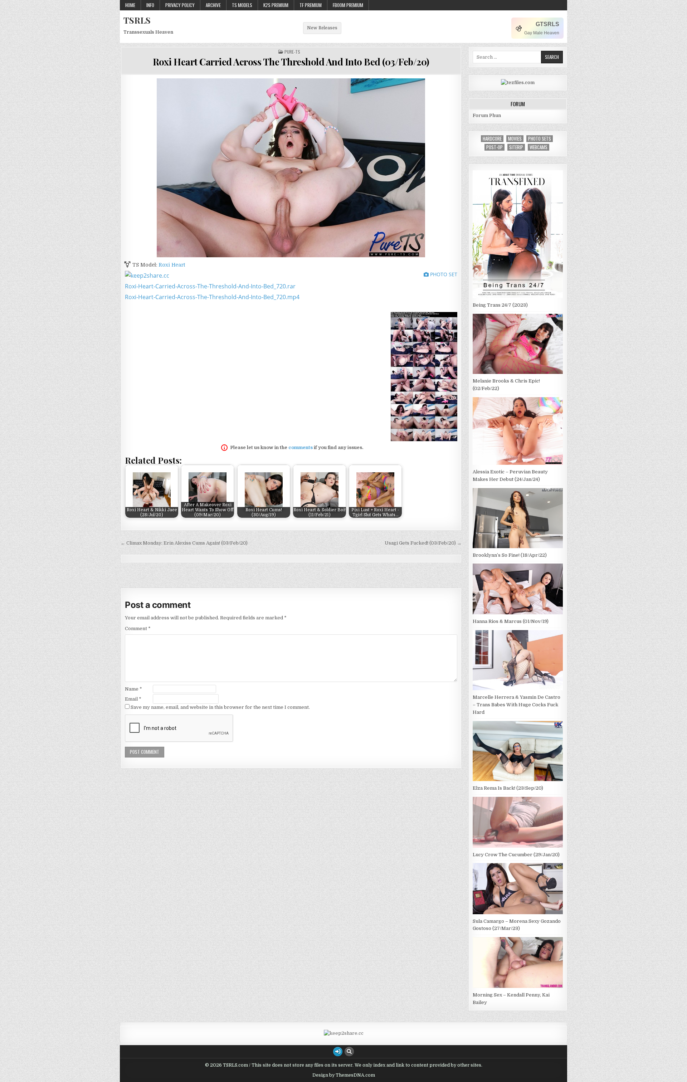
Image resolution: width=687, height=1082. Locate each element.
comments (300, 447)
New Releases (322, 27)
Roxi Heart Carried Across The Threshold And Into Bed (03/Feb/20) (291, 61)
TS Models (242, 5)
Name (133, 689)
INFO (150, 5)
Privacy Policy (180, 5)
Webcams (538, 147)
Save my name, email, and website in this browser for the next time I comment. (220, 707)
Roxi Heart (172, 265)
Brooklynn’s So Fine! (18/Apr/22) (510, 555)
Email (133, 699)
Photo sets (539, 138)
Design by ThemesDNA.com (343, 1075)
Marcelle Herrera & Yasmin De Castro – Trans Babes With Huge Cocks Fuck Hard (516, 704)
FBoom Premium (348, 5)
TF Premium (310, 5)
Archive (213, 5)
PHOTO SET (443, 274)
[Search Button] (349, 1051)
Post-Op (494, 147)
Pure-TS (292, 52)
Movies (515, 138)
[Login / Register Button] (337, 1051)
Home (130, 5)
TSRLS (137, 20)
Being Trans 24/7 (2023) (500, 305)
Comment (138, 628)
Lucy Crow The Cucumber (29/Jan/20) (516, 854)
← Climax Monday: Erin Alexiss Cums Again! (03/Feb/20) (184, 543)
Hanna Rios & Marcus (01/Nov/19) (511, 621)
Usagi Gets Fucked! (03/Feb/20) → (423, 543)
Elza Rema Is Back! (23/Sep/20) (508, 788)
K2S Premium (275, 5)
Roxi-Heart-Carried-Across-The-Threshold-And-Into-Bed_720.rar (210, 286)
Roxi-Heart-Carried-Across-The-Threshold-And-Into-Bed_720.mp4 (212, 297)
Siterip (516, 147)
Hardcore (492, 138)
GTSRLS (547, 24)
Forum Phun (487, 115)
